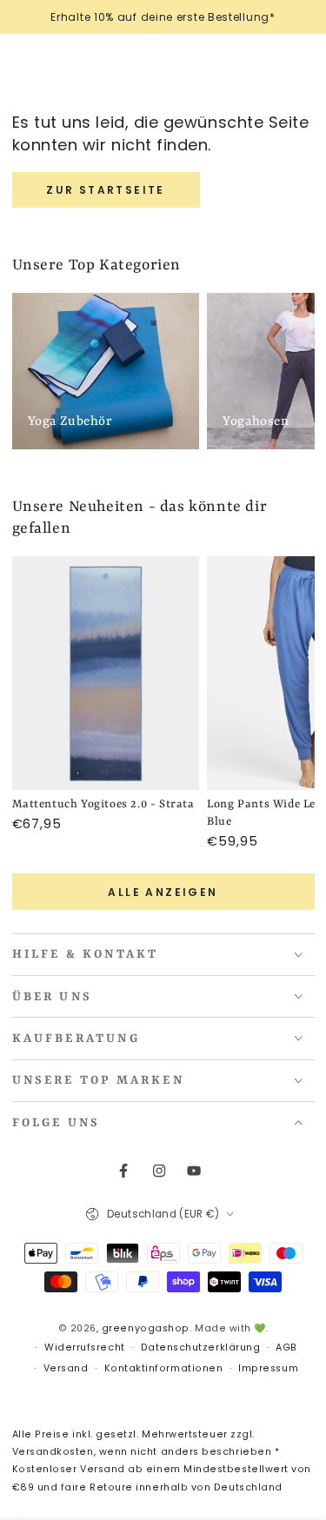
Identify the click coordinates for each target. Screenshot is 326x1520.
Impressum (268, 1368)
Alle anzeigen (162, 892)
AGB (286, 1347)
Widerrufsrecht (84, 1347)
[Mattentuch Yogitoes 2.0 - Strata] (106, 673)
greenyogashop (146, 1328)
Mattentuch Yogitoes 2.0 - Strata (103, 804)
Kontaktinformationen (163, 1368)
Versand (66, 1368)
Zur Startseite (105, 190)
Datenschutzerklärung (201, 1347)
